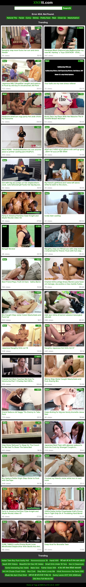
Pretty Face (45, 18)
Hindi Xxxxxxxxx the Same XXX (70, 571)
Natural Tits (12, 18)
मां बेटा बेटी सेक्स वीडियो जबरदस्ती (69, 568)
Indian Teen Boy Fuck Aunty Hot (15, 560)
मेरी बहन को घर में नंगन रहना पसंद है (72, 560)
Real (54, 18)
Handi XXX (54, 560)
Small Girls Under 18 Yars (56, 564)
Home (29, 585)
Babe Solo (35, 568)
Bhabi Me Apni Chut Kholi (16, 575)
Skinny (36, 18)
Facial (21, 18)
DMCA (42, 585)
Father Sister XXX (48, 568)
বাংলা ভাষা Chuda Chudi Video (14, 571)
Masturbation (73, 18)
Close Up (62, 18)
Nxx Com (31, 571)
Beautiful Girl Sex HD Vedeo (31, 564)
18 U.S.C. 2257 (53, 585)
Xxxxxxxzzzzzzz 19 (39, 560)
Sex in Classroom (76, 564)
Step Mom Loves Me (46, 571)
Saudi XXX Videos (9, 564)
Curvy (28, 18)
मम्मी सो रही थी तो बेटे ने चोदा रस (40, 575)
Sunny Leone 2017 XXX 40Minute (67, 575)
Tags (35, 585)
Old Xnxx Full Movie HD (43, 578)
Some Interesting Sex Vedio (17, 568)
